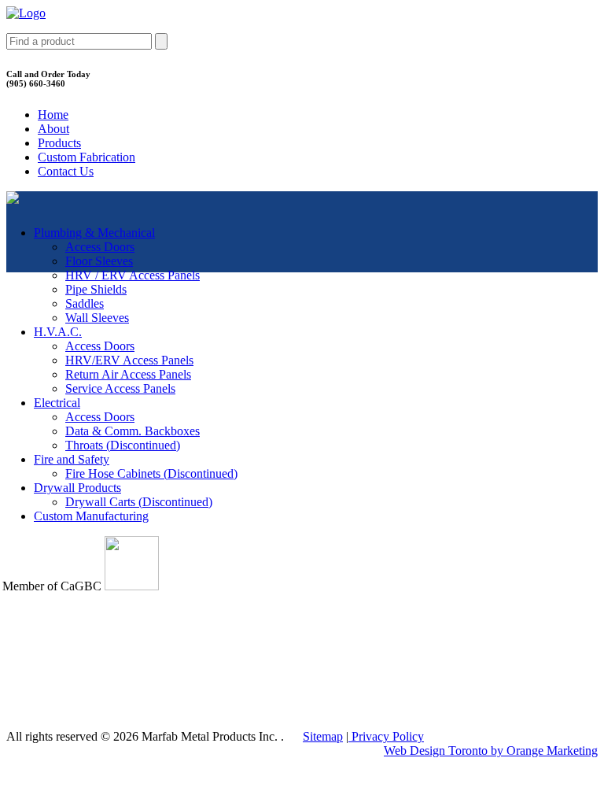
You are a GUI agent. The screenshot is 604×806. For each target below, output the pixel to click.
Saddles (84, 303)
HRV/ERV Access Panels (129, 360)
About (53, 128)
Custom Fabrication (86, 157)
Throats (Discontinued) (122, 445)
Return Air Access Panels (128, 374)
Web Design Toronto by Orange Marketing (491, 750)
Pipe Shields (96, 289)
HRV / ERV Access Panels (132, 275)
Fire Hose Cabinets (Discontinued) (151, 473)
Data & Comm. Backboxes (132, 431)
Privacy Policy (386, 736)
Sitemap (323, 736)
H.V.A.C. (58, 331)
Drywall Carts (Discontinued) (138, 501)
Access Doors (99, 246)
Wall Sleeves (97, 317)
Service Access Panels (120, 388)
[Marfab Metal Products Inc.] (26, 13)
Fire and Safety (71, 459)
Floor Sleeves (99, 261)
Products (59, 143)
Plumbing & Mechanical (94, 232)
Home (53, 114)
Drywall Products (77, 487)
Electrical (57, 402)
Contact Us (66, 171)
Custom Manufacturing (91, 516)
